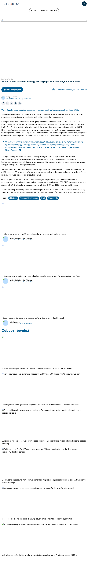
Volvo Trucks (7, 110)
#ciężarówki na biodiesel (29, 198)
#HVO (43, 198)
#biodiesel (13, 198)
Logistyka (53, 10)
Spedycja (34, 10)
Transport (44, 10)
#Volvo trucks (53, 198)
